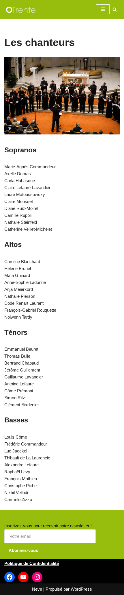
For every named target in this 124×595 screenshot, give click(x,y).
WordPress (81, 589)
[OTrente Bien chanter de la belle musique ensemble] (21, 9)
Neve (37, 589)
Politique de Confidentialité (31, 563)
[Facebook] (9, 577)
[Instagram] (37, 577)
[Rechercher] (114, 9)
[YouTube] (23, 577)
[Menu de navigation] (103, 9)
